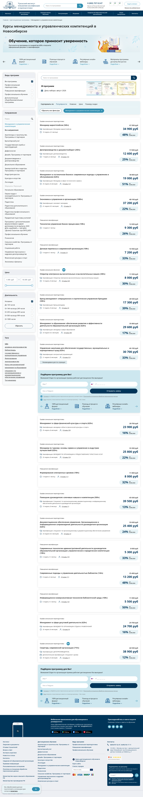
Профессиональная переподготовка (52, 121)
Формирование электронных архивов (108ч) (59, 473)
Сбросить (19, 326)
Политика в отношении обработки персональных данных (15, 770)
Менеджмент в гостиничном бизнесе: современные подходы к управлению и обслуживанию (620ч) (74, 175)
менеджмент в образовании (15, 368)
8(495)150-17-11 (126, 745)
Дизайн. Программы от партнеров (18, 155)
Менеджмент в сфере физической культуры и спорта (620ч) (66, 423)
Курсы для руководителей (14, 364)
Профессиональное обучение (16, 234)
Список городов (78, 766)
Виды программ (78, 742)
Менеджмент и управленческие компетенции (17, 125)
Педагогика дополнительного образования (16, 207)
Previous (4, 62)
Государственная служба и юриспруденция (15, 146)
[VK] (109, 726)
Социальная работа (12, 248)
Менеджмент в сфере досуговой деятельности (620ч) (63, 622)
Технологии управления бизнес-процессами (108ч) (62, 224)
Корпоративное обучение (46, 13)
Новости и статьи (9, 755)
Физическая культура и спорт (16, 258)
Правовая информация (11, 764)
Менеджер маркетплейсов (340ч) (54, 125)
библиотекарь (10, 350)
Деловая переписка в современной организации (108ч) (64, 249)
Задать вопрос (132, 4)
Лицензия (76, 13)
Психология (9, 238)
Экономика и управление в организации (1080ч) (61, 199)
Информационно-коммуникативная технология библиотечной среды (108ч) (73, 598)
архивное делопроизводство (16, 347)
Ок (36, 789)
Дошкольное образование (15, 164)
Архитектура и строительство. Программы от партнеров (16, 136)
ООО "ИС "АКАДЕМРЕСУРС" (83, 726)
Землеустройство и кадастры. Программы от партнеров (16, 169)
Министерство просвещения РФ (14, 781)
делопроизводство (12, 361)
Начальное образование (14, 190)
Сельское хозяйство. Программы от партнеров (18, 243)
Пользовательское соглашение (14, 766)
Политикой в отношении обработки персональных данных (101, 396)
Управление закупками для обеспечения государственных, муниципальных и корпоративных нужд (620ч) (74, 349)
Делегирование (11, 358)
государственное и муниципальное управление (16, 354)
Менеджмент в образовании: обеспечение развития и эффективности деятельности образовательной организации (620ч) (71, 324)
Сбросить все (51, 110)
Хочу (44, 399)
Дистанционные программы (24, 13)
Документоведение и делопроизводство (13, 159)
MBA (6, 344)
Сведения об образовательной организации (97, 13)
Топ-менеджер (10, 380)
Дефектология (10, 151)
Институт (8, 13)
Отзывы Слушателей (10, 747)
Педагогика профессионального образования (17, 213)
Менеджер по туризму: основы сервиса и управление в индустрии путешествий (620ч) (69, 449)
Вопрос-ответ (7, 750)
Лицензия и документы (11, 744)
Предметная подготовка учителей (18, 218)
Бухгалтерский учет (12, 141)
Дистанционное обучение (47, 742)
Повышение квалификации (49, 220)
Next (139, 62)
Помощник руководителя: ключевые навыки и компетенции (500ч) (70, 497)
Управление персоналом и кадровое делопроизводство (16, 253)
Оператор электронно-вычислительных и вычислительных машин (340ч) (72, 274)
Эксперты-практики (10, 753)
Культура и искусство (13, 178)
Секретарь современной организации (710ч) (59, 648)
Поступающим (63, 13)
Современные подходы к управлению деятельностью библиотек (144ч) (71, 573)
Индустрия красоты (12, 174)
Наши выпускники (121, 13)
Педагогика (9, 202)
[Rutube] (121, 726)
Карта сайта (76, 764)
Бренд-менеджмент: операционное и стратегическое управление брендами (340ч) (73, 300)
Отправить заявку (114, 391)
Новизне (73, 104)
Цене (81, 104)
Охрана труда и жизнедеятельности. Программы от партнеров (18, 196)
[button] (92, 384)
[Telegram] (113, 726)
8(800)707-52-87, (115, 745)
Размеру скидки (91, 104)
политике (14, 791)
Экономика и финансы (13, 262)
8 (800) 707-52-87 (94, 3)
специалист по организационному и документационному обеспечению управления (15, 374)
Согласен (46, 396)
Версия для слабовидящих (132, 7)
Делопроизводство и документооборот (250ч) (60, 150)
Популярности (61, 104)
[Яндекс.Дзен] (117, 726)
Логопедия (9, 182)
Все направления (11, 130)
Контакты (135, 13)
